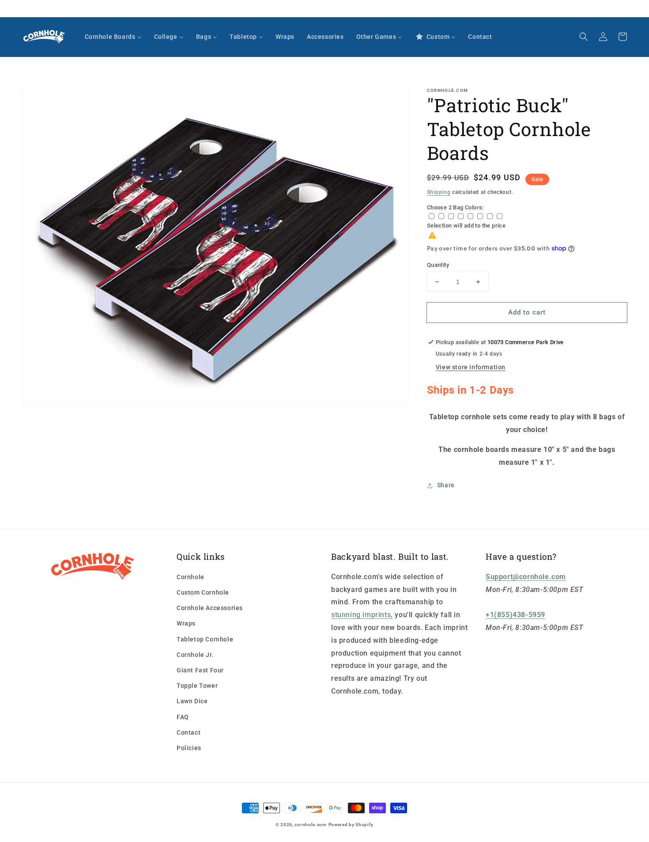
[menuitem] (113, 36)
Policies (189, 747)
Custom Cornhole (203, 592)
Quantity (438, 265)
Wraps (186, 623)
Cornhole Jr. (195, 654)
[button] (583, 36)
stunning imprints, (362, 615)
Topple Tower (197, 685)
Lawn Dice (192, 701)
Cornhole (190, 576)
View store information (471, 367)
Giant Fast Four (200, 670)
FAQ (183, 717)
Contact (188, 732)
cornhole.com (310, 824)
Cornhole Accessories (210, 607)
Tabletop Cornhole (205, 639)
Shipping (439, 192)
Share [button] (446, 485)
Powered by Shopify (351, 824)
